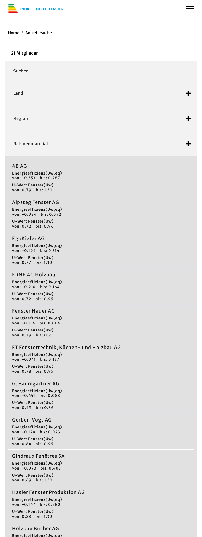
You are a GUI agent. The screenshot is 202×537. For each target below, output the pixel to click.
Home (13, 32)
